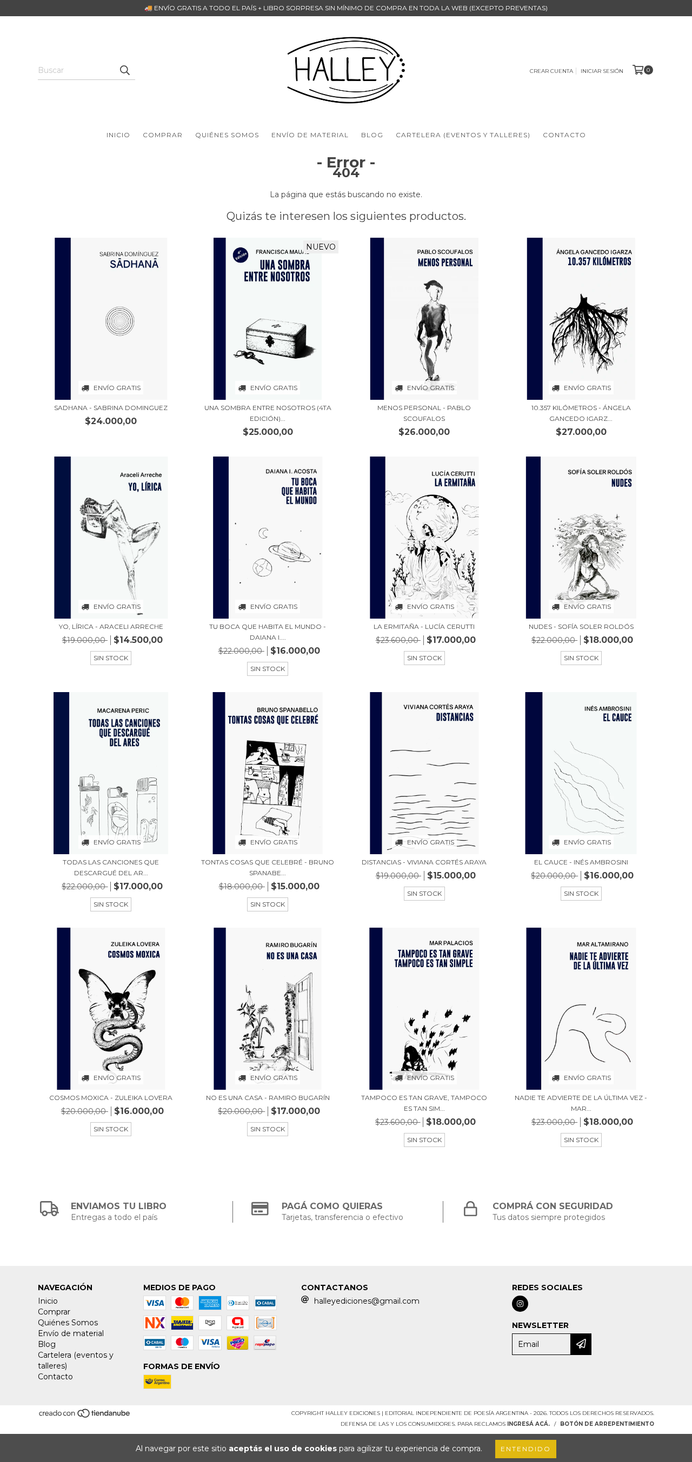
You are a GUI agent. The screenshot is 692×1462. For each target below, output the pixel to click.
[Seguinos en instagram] (520, 1304)
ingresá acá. (528, 1423)
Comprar (163, 135)
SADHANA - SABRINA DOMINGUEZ (111, 408)
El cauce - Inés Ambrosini (581, 862)
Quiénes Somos (227, 135)
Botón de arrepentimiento (607, 1423)
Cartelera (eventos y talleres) (463, 135)
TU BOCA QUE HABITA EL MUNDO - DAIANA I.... (267, 631)
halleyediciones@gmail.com (367, 1301)
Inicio (118, 135)
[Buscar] (124, 70)
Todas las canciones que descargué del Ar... (111, 867)
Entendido (526, 1449)
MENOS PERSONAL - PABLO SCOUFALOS (424, 413)
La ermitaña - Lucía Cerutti (424, 626)
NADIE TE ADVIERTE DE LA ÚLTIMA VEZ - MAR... (581, 1103)
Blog (372, 135)
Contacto (564, 135)
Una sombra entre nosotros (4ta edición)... (267, 413)
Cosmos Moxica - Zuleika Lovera (110, 1098)
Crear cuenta (551, 71)
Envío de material (310, 135)
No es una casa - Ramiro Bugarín (268, 1098)
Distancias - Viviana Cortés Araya (424, 862)
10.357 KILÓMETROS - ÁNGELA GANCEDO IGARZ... (581, 413)
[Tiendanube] (85, 1416)
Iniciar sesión (602, 71)
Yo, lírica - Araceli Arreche (111, 626)
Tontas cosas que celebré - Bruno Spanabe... (267, 867)
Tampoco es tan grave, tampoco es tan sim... (424, 1103)
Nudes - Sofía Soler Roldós (581, 626)
